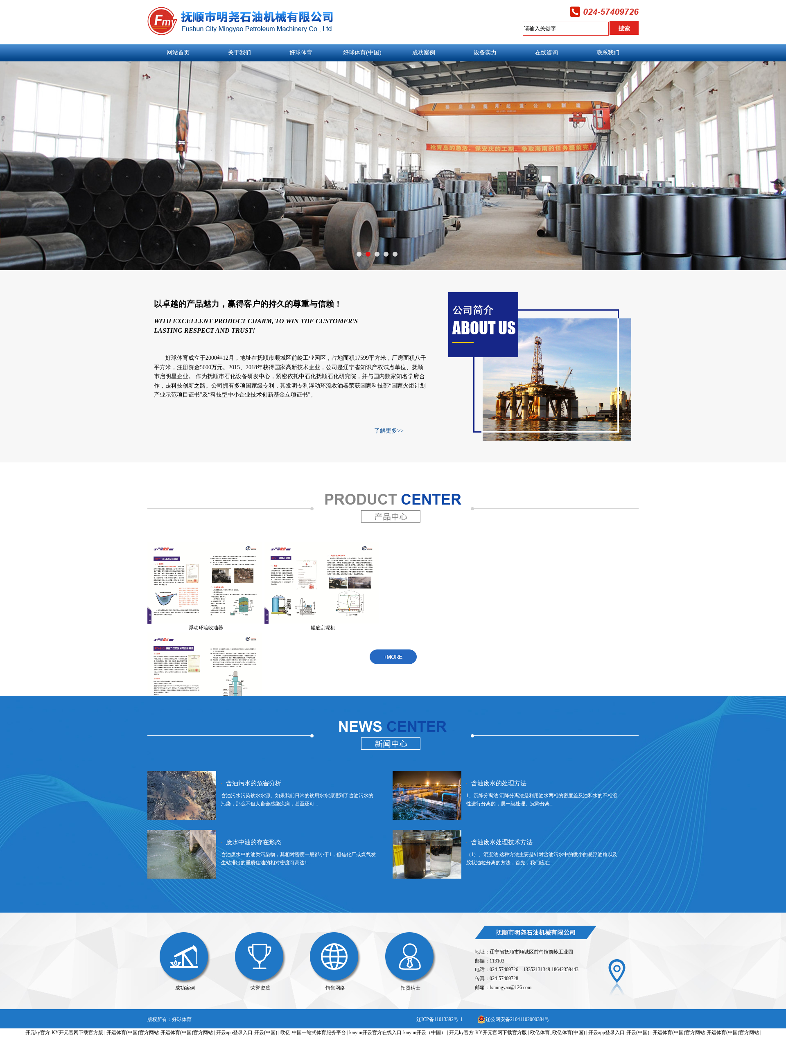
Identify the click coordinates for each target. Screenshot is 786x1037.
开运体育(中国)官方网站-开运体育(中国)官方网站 (159, 1032)
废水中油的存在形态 (253, 842)
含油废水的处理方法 (498, 783)
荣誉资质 (260, 988)
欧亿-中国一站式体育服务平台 (313, 1032)
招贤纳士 (410, 988)
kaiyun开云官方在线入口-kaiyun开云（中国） (397, 1032)
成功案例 (185, 988)
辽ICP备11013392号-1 (439, 1019)
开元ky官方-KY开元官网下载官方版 (64, 1032)
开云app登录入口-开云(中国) (246, 1032)
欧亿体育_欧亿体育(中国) (557, 1032)
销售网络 (335, 988)
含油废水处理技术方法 (502, 842)
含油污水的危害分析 (253, 783)
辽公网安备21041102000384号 (517, 1019)
